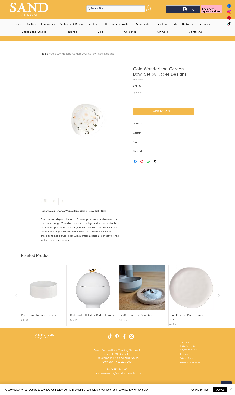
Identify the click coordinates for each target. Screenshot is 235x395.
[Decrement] (135, 99)
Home (44, 53)
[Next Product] (219, 295)
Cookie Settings (200, 389)
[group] (117, 295)
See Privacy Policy (138, 389)
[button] (148, 8)
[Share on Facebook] (135, 161)
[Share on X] (155, 161)
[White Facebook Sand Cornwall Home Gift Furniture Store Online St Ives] (124, 336)
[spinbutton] (141, 99)
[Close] (231, 389)
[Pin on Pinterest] (142, 161)
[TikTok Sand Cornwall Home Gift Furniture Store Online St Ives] (110, 336)
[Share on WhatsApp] (148, 161)
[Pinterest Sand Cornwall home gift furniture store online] (229, 17)
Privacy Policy (187, 358)
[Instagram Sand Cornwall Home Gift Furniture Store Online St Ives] (132, 336)
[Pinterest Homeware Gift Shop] (117, 336)
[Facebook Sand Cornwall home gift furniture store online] (229, 5)
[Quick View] (43, 287)
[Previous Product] (16, 295)
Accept (220, 389)
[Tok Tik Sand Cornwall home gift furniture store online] (229, 24)
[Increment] (146, 99)
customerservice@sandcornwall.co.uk (117, 373)
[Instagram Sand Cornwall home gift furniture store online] (229, 11)
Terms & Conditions (190, 362)
